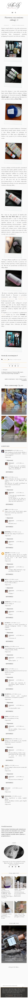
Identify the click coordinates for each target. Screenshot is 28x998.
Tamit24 (7, 765)
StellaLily (11, 463)
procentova (8, 694)
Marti (6, 477)
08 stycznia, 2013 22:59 (18, 450)
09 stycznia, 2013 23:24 (17, 738)
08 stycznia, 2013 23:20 (13, 477)
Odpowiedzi (10, 460)
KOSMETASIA (8, 601)
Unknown (7, 552)
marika (6, 716)
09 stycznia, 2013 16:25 (14, 716)
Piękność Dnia (22, 299)
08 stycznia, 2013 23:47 (16, 531)
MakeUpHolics (8, 738)
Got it (18, 995)
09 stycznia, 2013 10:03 (15, 622)
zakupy (5, 359)
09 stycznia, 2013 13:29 (16, 694)
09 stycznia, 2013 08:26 (13, 579)
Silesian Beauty (9, 450)
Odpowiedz (8, 457)
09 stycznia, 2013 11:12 (13, 668)
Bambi (6, 509)
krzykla (7, 646)
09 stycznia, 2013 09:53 (16, 601)
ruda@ (6, 668)
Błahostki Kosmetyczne (7, 299)
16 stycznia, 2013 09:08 (16, 796)
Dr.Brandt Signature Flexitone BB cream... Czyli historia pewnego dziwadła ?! (12, 373)
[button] (6, 11)
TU (22, 224)
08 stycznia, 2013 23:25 (13, 509)
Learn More (10, 995)
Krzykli (3, 314)
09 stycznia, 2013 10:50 (14, 646)
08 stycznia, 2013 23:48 (15, 552)
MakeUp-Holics (22, 297)
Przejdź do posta (14, 412)
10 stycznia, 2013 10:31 (14, 765)
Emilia (6, 579)
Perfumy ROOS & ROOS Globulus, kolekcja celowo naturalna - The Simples (14, 958)
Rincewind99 (8, 531)
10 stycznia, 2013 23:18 (17, 788)
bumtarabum (8, 796)
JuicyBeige (7, 622)
